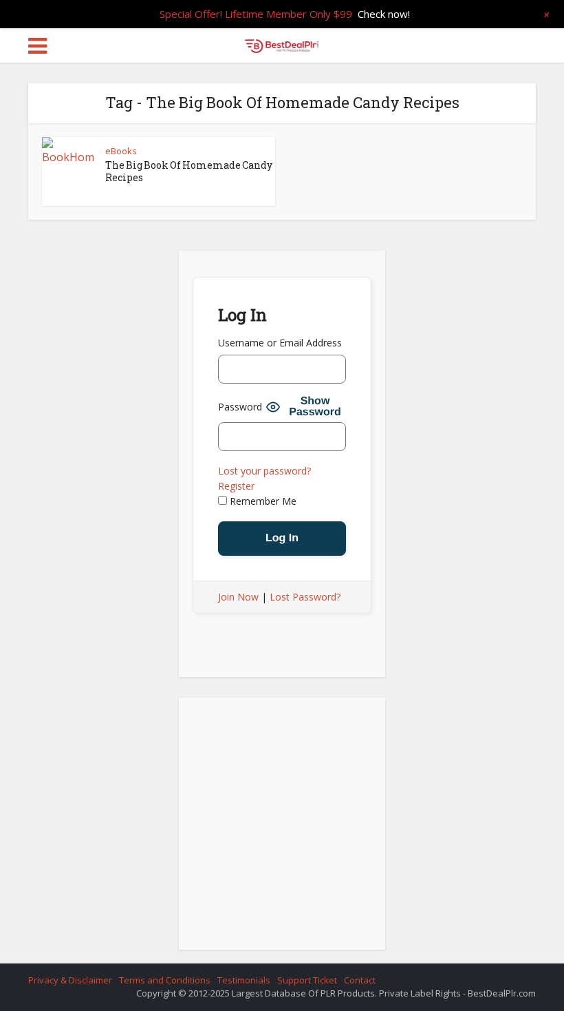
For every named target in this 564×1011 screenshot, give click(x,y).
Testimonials (243, 980)
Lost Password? (305, 596)
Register (236, 485)
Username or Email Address (280, 342)
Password (240, 406)
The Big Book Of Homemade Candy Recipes (188, 171)
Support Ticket (307, 980)
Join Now (238, 596)
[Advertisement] (282, 828)
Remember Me (261, 501)
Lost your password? (264, 470)
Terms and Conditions (164, 980)
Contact (360, 980)
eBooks (121, 151)
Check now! (384, 14)
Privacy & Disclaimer (70, 980)
